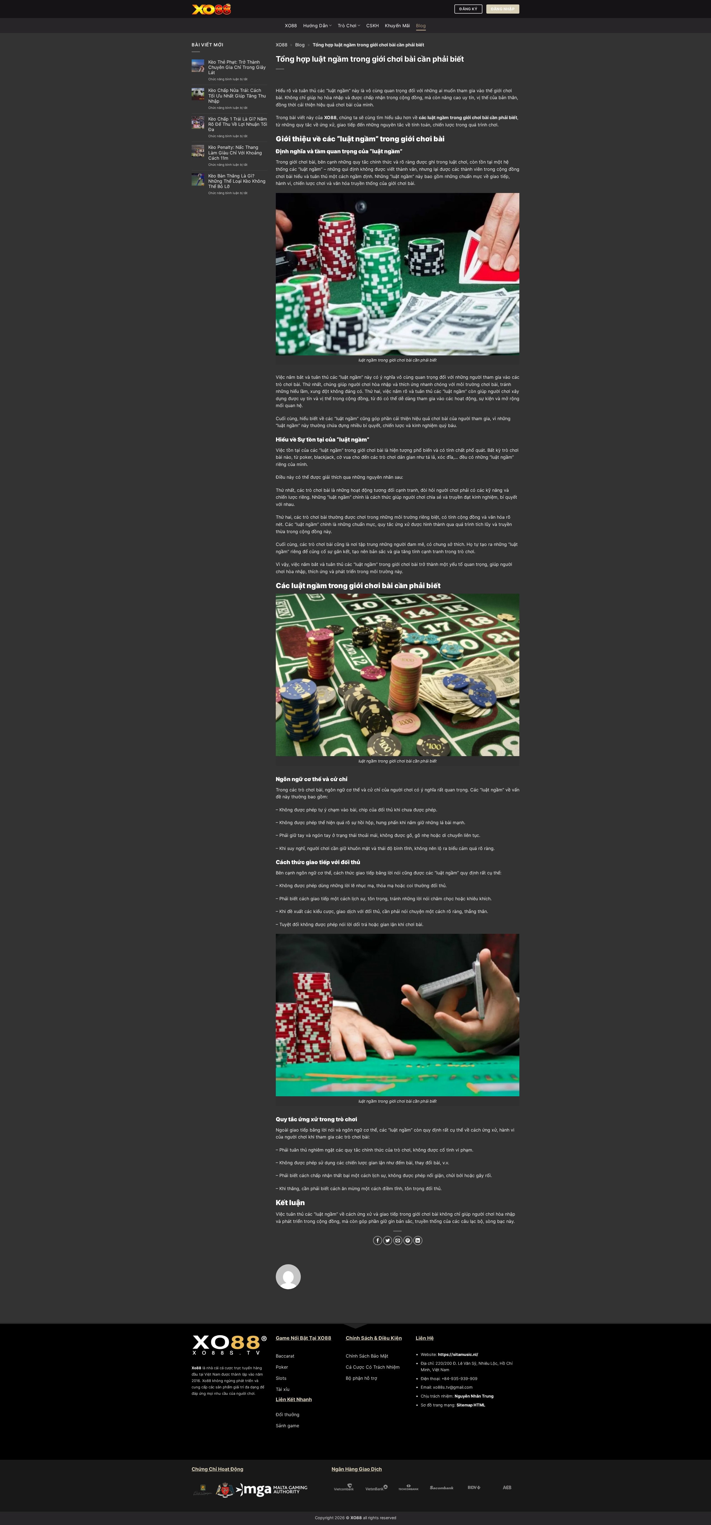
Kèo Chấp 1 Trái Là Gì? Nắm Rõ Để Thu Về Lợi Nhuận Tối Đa (237, 124)
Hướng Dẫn (315, 25)
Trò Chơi (347, 25)
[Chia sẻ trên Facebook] (377, 1240)
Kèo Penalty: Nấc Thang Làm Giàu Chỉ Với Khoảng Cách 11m (235, 153)
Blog (421, 25)
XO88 (291, 25)
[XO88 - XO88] (219, 9)
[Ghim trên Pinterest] (407, 1240)
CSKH (372, 25)
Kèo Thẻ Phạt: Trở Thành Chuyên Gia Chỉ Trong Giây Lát (237, 67)
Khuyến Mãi (397, 25)
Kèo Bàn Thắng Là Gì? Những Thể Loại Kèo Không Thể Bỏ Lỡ (237, 181)
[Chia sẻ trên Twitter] (387, 1240)
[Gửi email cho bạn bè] (397, 1240)
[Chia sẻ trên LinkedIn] (417, 1240)
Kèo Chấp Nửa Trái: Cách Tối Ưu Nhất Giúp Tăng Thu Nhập (237, 96)
